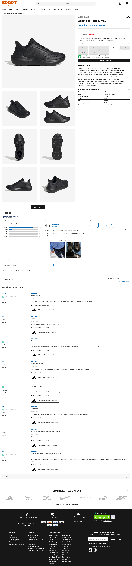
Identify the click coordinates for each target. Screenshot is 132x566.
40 (104, 52)
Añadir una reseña (99, 25)
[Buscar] (38, 4)
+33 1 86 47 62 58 (26, 525)
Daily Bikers (53, 537)
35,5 (83, 47)
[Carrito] (127, 3)
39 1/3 (93, 52)
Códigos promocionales (16, 544)
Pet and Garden (67, 540)
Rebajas (4, 9)
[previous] (127, 491)
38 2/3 (83, 52)
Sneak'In (65, 546)
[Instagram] (95, 550)
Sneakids (65, 548)
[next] (130, 491)
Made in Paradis (54, 559)
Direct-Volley (53, 542)
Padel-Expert (66, 535)
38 (125, 47)
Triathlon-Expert (67, 555)
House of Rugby (54, 555)
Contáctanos (26, 520)
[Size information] (82, 44)
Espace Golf (53, 544)
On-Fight (51, 563)
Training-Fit (65, 550)
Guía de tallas (126, 44)
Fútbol (11, 9)
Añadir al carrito (104, 61)
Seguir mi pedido (14, 540)
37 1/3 (115, 47)
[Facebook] (90, 550)
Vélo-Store (65, 559)
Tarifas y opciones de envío (36, 548)
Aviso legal (31, 544)
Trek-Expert (65, 553)
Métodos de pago (33, 546)
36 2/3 (104, 47)
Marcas (77, 9)
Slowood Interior (67, 542)
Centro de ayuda (14, 537)
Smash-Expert (66, 544)
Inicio (3, 13)
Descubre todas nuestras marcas (66, 504)
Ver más (36, 207)
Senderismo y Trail (45, 9)
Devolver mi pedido (15, 542)
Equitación (34, 9)
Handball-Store (54, 553)
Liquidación (68, 9)
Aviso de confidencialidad (36, 550)
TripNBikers (66, 557)
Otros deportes (57, 9)
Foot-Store (52, 546)
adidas (83, 16)
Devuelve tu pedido (78, 521)
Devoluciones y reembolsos (36, 542)
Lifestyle (18, 9)
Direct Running (53, 540)
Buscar (66, 3)
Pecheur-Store (66, 537)
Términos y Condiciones (35, 540)
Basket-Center (53, 535)
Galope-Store (53, 548)
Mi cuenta (12, 535)
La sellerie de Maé (55, 557)
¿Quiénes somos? (33, 535)
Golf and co (52, 550)
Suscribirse (116, 539)
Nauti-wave (52, 561)
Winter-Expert (66, 561)
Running (25, 9)
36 (93, 47)
